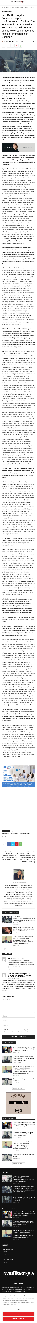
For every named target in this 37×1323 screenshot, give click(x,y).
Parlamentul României (25, 833)
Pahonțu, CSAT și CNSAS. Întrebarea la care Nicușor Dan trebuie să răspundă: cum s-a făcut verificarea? (23, 929)
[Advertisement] (18, 809)
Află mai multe (12, 1304)
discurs (30, 831)
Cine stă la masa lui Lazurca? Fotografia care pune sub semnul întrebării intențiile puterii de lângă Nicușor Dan (24, 1048)
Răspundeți (10, 969)
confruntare (24, 831)
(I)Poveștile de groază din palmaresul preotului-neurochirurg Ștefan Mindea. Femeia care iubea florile (23, 1058)
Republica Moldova (14, 836)
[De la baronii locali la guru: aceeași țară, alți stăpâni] (7, 1081)
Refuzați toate (18, 1314)
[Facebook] (9, 46)
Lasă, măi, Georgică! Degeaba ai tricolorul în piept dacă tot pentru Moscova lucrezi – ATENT (19, 975)
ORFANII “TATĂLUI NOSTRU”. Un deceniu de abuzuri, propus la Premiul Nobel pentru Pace (24, 1198)
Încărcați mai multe (18, 1088)
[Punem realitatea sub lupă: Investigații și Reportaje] (18, 2)
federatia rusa (5, 833)
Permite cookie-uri (18, 1319)
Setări (18, 1309)
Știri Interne (9, 11)
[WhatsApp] (20, 46)
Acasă (3, 7)
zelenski (28, 836)
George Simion (14, 833)
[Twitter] (13, 46)
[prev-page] (3, 949)
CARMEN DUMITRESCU (9, 41)
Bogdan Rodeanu (15, 831)
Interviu (7, 7)
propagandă (5, 836)
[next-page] (5, 949)
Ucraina (22, 836)
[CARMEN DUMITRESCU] (3, 41)
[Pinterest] (16, 46)
